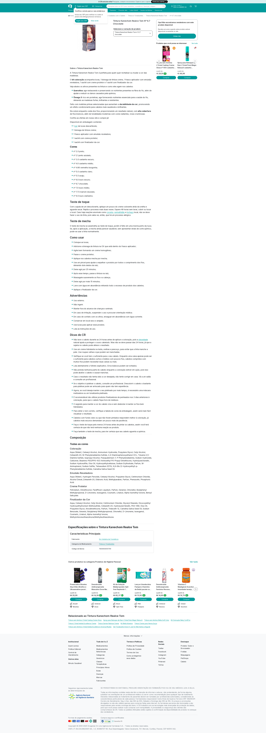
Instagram (162, 655)
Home (72, 16)
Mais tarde (95, 21)
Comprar (166, 78)
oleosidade (143, 340)
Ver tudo (195, 43)
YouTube (161, 658)
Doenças (99, 674)
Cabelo (183, 662)
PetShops (184, 658)
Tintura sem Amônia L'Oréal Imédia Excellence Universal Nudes (89, 627)
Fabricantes (101, 681)
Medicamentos (102, 646)
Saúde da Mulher (146, 10)
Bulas (98, 671)
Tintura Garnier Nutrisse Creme (108, 623)
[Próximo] (195, 61)
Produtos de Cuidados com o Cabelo (112, 16)
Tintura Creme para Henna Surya (145, 623)
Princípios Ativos (103, 667)
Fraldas (184, 652)
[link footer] (106, 721)
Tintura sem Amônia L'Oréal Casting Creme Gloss (85, 620)
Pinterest (161, 662)
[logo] (70, 6)
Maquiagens (185, 655)
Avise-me (177, 36)
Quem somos (73, 646)
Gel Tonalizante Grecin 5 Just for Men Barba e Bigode (131, 627)
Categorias (100, 655)
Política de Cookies (134, 649)
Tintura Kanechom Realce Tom (156, 16)
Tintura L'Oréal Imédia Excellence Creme (82, 623)
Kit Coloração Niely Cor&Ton (180, 620)
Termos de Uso (133, 652)
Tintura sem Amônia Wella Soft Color (156, 620)
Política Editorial (74, 649)
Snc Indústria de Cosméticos (108, 539)
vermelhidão (119, 212)
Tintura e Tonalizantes (135, 16)
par (76, 126)
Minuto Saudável (75, 663)
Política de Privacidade (135, 646)
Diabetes (113, 10)
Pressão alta (123, 10)
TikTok (161, 665)
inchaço (130, 212)
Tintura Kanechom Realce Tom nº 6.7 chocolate (128, 33)
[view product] (166, 53)
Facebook (162, 652)
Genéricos (158, 10)
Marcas (99, 677)
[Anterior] (159, 61)
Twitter (161, 648)
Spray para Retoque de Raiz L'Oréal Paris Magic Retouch (123, 620)
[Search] (164, 6)
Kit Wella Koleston (127, 623)
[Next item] (196, 589)
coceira (110, 212)
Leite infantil (134, 10)
